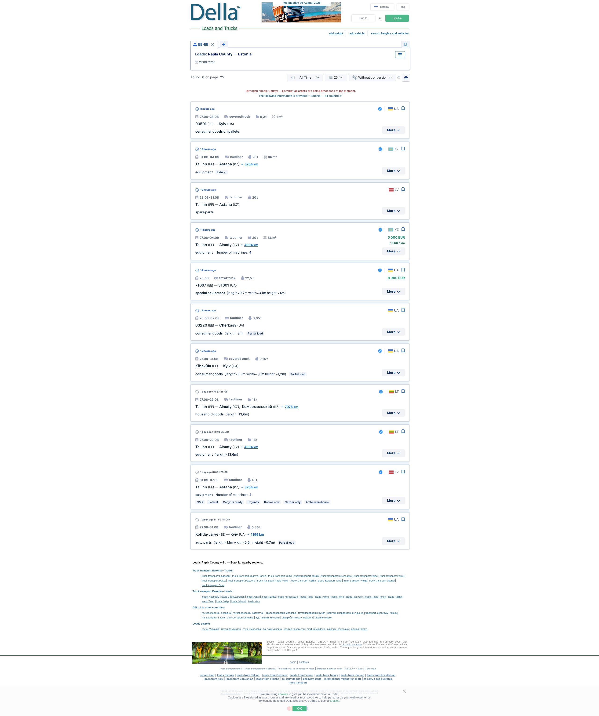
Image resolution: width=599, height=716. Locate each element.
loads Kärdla (269, 596)
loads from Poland (248, 675)
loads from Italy (213, 678)
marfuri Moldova (316, 629)
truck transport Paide (366, 575)
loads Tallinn (395, 596)
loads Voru (254, 601)
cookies (283, 694)
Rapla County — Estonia (223, 54)
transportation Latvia (213, 617)
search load (207, 675)
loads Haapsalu (210, 596)
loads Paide (306, 596)
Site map (371, 668)
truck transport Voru (213, 585)
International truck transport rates (296, 668)
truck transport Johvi (280, 575)
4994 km (251, 245)
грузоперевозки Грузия (311, 612)
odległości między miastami (297, 617)
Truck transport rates (230, 668)
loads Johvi (253, 596)
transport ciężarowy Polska (381, 612)
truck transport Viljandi (381, 580)
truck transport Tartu (329, 580)
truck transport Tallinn (303, 580)
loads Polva (337, 596)
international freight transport (342, 678)
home (293, 662)
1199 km (257, 534)
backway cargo (312, 678)
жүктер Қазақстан (294, 629)
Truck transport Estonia (207, 570)
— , (237, 407)
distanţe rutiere (323, 617)
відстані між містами (268, 617)
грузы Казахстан (231, 629)
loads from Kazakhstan (381, 675)
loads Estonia (225, 675)
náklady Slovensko (338, 629)
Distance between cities (330, 668)
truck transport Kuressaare (336, 575)
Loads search (201, 623)
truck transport (298, 682)
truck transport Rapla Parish (273, 580)
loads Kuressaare (288, 596)
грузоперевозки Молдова (281, 612)
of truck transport (352, 644)
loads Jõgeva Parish (233, 596)
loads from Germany (275, 675)
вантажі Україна (272, 629)
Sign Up (397, 18)
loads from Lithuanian (239, 678)
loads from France (301, 675)
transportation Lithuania (240, 617)
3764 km (251, 164)
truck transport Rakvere (241, 580)
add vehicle (357, 33)
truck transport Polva (214, 580)
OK (299, 708)
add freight (336, 33)
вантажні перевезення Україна (345, 612)
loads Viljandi (238, 601)
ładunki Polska (359, 629)
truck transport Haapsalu (216, 575)
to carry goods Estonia (378, 678)
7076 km (291, 407)
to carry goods (291, 678)
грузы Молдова (252, 629)
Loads (228, 591)
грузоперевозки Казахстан (248, 612)
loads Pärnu (322, 596)
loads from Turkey (327, 675)
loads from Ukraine (352, 675)
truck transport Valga (355, 580)
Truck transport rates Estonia (260, 668)
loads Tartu (208, 601)
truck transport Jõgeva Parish (249, 575)
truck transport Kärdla (306, 575)
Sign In (363, 18)
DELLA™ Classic (354, 668)
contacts (304, 662)
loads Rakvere (354, 596)
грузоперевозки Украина (216, 612)
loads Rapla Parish (375, 596)
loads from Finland (267, 678)
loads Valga (222, 601)
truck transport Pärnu (392, 575)
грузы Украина (210, 629)
